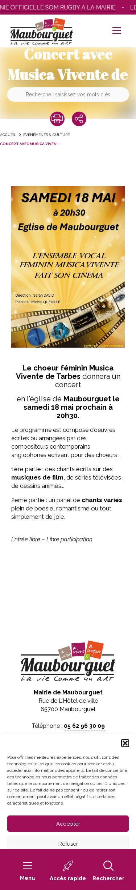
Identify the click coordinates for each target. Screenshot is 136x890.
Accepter (68, 824)
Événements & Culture (46, 135)
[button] (125, 743)
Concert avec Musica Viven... (30, 144)
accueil (8, 135)
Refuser (68, 844)
